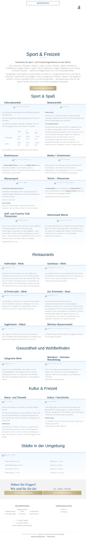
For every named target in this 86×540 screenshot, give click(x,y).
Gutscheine (22, 514)
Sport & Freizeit (34, 514)
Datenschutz (51, 536)
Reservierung (43, 3)
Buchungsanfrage (10, 514)
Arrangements (34, 511)
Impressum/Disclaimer (38, 536)
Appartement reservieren (43, 88)
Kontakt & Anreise (10, 511)
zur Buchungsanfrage (23, 493)
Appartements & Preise (22, 510)
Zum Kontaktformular (62, 493)
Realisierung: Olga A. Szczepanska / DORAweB (51, 534)
